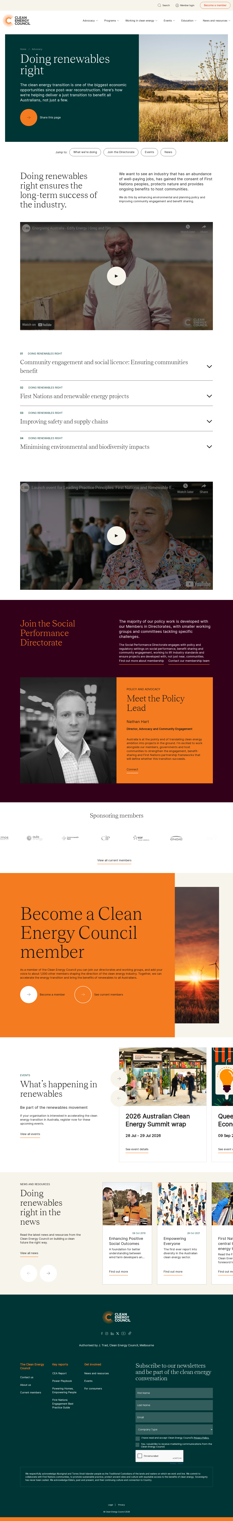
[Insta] (106, 1333)
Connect (132, 769)
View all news (29, 1253)
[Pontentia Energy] (199, 838)
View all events (30, 1134)
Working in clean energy (139, 20)
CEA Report (59, 1373)
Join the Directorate (120, 152)
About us (25, 1384)
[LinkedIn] (112, 1333)
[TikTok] (130, 1333)
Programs (110, 20)
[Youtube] (123, 1333)
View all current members (114, 860)
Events (168, 20)
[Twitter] (117, 1333)
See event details (137, 1149)
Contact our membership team (189, 660)
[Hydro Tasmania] (57, 838)
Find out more (118, 1271)
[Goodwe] (22, 838)
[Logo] (116, 1317)
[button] (119, 1078)
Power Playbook (62, 1380)
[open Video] (116, 276)
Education (187, 20)
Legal (110, 1505)
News (168, 152)
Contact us (26, 1377)
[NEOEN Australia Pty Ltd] (164, 838)
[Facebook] (102, 1333)
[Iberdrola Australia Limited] (128, 838)
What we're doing (85, 152)
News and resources (215, 20)
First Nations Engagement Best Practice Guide (62, 1403)
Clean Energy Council (115, 1512)
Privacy (121, 1505)
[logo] (16, 20)
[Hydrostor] (93, 838)
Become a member (215, 5)
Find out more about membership (141, 660)
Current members (30, 1392)
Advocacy (89, 20)
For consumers (93, 1388)
